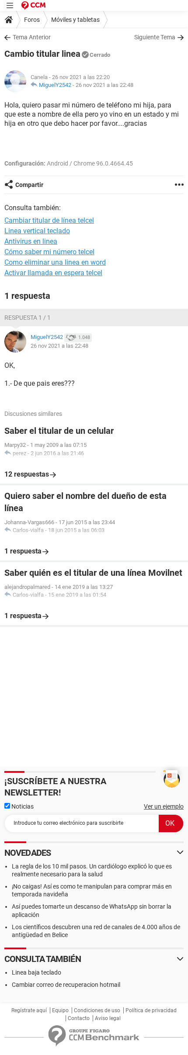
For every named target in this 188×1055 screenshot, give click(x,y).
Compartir (29, 184)
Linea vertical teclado (37, 231)
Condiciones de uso (97, 1010)
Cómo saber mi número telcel (49, 252)
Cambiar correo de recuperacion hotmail (66, 984)
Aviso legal (108, 1018)
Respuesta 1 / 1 (27, 317)
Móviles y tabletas (75, 19)
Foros (32, 19)
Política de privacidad (151, 1010)
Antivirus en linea (30, 241)
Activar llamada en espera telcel (53, 273)
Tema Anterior (32, 37)
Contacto (79, 1018)
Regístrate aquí (29, 1010)
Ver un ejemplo (164, 806)
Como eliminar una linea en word (55, 262)
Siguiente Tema (154, 37)
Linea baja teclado (36, 972)
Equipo (60, 1010)
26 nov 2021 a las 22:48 (104, 85)
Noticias (22, 806)
